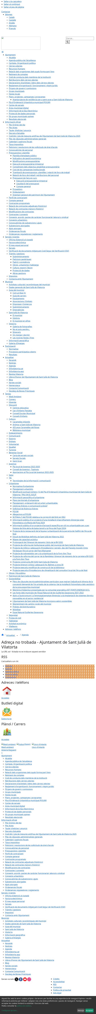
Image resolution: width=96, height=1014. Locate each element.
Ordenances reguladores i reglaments (22, 890)
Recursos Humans (13, 769)
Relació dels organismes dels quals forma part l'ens (28, 772)
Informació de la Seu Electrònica (19, 809)
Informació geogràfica (15, 935)
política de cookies (24, 1006)
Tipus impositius (12, 842)
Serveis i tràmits (8, 893)
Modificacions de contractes (17, 867)
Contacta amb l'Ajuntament (17, 915)
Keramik (9, 943)
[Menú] (2, 52)
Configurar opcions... (10, 1010)
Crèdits (56, 979)
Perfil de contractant (14, 853)
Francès (12, 28)
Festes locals (10, 795)
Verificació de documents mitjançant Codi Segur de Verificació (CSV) (35, 907)
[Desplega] (17, 635)
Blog (7, 963)
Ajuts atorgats (11, 884)
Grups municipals (13, 792)
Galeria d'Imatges (13, 937)
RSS (54, 984)
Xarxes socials (11, 965)
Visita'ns (9, 932)
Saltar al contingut (12, 4)
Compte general (12, 856)
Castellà (12, 20)
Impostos (9, 912)
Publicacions (10, 677)
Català (11, 17)
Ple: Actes (9, 825)
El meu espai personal (15, 901)
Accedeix (5, 698)
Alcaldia (8, 758)
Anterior (5, 750)
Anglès (12, 23)
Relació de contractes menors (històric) (22, 865)
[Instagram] (29, 979)
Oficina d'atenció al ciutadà (17, 895)
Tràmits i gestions (13, 909)
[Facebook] (21, 979)
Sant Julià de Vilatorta (14, 929)
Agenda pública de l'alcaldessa (18, 761)
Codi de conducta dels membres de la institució (26, 778)
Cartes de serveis (12, 803)
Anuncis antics (11, 674)
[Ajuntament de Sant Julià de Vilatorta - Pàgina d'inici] (20, 43)
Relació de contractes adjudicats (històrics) (24, 862)
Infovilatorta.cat (12, 951)
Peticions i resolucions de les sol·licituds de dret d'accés (29, 845)
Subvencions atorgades (15, 881)
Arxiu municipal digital (15, 806)
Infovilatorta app (12, 954)
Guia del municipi (12, 926)
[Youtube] (25, 979)
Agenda (25, 635)
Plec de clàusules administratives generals (23, 837)
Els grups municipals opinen (17, 814)
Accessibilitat (59, 981)
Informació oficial (9, 820)
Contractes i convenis (14, 870)
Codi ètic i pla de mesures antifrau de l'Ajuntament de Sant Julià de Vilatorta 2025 (40, 834)
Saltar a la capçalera (12, 1)
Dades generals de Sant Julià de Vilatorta (23, 923)
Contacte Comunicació (15, 971)
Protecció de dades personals (18, 811)
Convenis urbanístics (14, 876)
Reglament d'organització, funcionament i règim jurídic (29, 786)
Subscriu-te (6, 718)
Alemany (13, 25)
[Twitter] (17, 979)
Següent (12, 750)
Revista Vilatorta (12, 957)
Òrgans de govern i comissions (19, 789)
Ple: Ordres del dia (13, 823)
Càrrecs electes (12, 767)
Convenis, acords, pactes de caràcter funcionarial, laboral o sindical (35, 873)
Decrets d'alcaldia (13, 831)
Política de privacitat (62, 990)
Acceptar (89, 1010)
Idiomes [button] (8, 14)
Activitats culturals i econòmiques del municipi (25, 921)
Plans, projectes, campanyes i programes (23, 797)
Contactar (5, 11)
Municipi (5, 918)
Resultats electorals (13, 817)
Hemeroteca (10, 968)
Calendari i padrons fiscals (16, 839)
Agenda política (12, 671)
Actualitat (10, 635)
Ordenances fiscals (13, 887)
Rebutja (81, 1010)
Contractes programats (15, 859)
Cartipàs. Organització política (18, 764)
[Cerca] (67, 42)
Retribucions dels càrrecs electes (19, 781)
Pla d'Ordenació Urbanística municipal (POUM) (26, 800)
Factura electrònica (13, 898)
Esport (27, 744)
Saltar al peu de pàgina (14, 7)
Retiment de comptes (14, 775)
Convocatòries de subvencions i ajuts (21, 879)
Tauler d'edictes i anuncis (16, 828)
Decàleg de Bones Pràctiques (18, 974)
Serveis (8, 904)
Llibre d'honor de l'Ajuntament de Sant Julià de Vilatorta (29, 960)
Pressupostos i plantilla (15, 851)
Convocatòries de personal (17, 848)
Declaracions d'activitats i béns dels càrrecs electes (27, 783)
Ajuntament (6, 755)
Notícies (8, 666)
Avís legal (57, 993)
